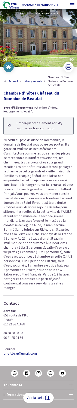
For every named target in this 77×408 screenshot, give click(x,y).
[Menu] (72, 4)
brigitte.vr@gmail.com (20, 353)
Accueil (13, 81)
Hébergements (32, 81)
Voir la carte (35, 397)
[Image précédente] (5, 38)
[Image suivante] (72, 38)
